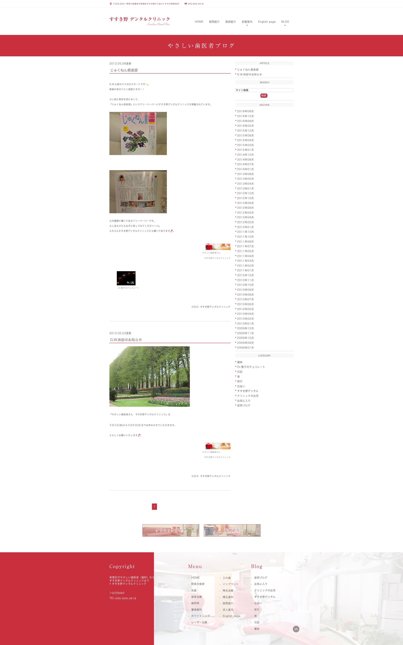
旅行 (240, 381)
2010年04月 (245, 314)
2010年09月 (245, 290)
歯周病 (195, 603)
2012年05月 (245, 212)
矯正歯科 (228, 597)
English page (267, 21)
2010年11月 (245, 280)
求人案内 (228, 609)
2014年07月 (245, 164)
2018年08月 (245, 111)
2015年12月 (245, 130)
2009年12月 (245, 328)
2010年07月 (245, 299)
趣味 (240, 362)
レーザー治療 (199, 622)
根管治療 (196, 597)
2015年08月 (245, 135)
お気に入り (244, 400)
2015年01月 (245, 150)
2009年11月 (245, 333)
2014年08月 (245, 159)
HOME (199, 21)
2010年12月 (245, 275)
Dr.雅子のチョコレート (251, 367)
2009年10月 (245, 338)
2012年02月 (245, 222)
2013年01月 (245, 188)
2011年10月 (245, 236)
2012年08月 (245, 208)
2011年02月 (245, 265)
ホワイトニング (200, 616)
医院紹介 (214, 21)
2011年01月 (245, 270)
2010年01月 (245, 323)
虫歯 (194, 590)
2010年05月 (245, 309)
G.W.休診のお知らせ (126, 339)
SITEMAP (118, 593)
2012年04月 (245, 217)
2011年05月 (245, 251)
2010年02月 (245, 318)
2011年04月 (245, 256)
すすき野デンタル (247, 391)
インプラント (231, 584)
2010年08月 (245, 294)
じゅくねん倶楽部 (124, 70)
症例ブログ (243, 405)
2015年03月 (245, 145)
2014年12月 (245, 154)
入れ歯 (227, 578)
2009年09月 (245, 343)
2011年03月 (245, 261)
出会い (241, 386)
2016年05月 (245, 125)
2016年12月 (245, 116)
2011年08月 (245, 241)
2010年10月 (245, 285)
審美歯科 (196, 609)
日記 (240, 371)
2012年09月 (245, 203)
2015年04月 (245, 140)
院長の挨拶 (198, 584)
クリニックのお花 (248, 396)
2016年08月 (245, 121)
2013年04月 (245, 183)
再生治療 (228, 590)
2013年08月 (245, 174)
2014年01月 (245, 169)
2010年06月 (245, 304)
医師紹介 (230, 21)
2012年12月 (245, 193)
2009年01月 (245, 347)
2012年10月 (245, 198)
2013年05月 (245, 179)
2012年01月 (245, 227)
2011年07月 (245, 246)
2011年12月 (245, 232)
